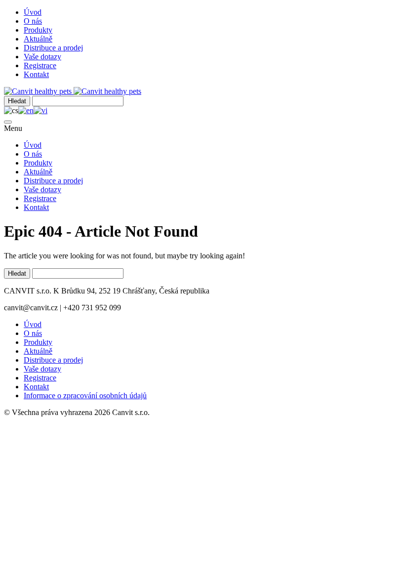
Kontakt (36, 74)
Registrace (40, 65)
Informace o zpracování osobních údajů (85, 395)
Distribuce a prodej (53, 47)
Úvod (32, 12)
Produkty (38, 30)
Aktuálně (38, 39)
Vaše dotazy (42, 56)
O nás (33, 21)
